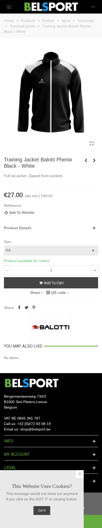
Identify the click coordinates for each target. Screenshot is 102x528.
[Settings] (93, 7)
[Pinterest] (34, 308)
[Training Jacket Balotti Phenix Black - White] (91, 144)
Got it (42, 510)
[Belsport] (51, 7)
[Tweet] (26, 308)
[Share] (19, 308)
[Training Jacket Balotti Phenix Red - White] (86, 160)
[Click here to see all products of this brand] (51, 327)
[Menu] (9, 7)
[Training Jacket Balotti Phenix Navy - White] (94, 160)
